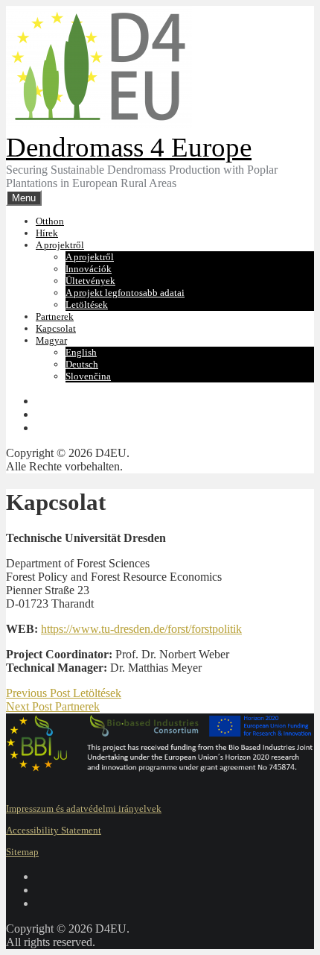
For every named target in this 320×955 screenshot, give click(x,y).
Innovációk (88, 268)
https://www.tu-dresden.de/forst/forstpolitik (141, 629)
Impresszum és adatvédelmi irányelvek (83, 808)
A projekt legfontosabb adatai (125, 292)
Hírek (47, 233)
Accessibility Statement (53, 830)
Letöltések (86, 304)
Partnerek (55, 316)
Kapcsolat (56, 328)
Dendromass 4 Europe (129, 147)
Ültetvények (90, 280)
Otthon (50, 221)
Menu (24, 198)
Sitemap (22, 851)
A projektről (60, 244)
